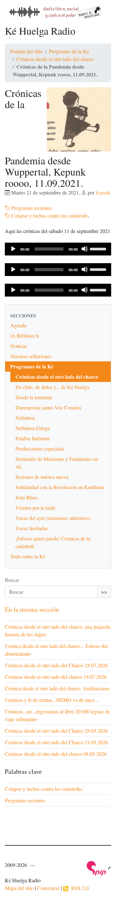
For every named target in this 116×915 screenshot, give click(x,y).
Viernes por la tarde (35, 507)
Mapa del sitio (19, 888)
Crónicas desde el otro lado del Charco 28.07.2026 (56, 665)
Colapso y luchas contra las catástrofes (49, 215)
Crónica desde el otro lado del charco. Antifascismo (57, 688)
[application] (58, 249)
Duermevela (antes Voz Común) (48, 407)
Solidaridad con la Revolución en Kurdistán (59, 487)
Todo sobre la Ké (27, 556)
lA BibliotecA (24, 335)
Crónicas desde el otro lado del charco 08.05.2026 (56, 753)
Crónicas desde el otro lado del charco (55, 59)
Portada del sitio (26, 51)
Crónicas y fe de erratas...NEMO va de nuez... (52, 699)
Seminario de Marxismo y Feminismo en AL (56, 462)
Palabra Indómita (32, 438)
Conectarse (48, 888)
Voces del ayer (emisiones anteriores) (53, 517)
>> (104, 591)
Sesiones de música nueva (41, 476)
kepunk (103, 192)
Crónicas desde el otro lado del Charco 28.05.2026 (56, 730)
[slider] (99, 248)
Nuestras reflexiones (30, 356)
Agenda (18, 325)
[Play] (13, 249)
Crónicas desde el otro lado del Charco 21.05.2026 (56, 742)
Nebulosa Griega (32, 428)
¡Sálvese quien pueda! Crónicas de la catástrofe (52, 542)
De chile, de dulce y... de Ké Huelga (52, 387)
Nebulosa (25, 417)
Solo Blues (26, 497)
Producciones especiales (39, 448)
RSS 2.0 (78, 888)
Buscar (12, 579)
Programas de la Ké (69, 51)
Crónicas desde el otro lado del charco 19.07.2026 (56, 676)
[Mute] (84, 249)
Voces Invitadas (31, 528)
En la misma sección (32, 609)
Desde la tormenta (33, 397)
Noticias (18, 345)
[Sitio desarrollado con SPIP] (99, 868)
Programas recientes (31, 207)
